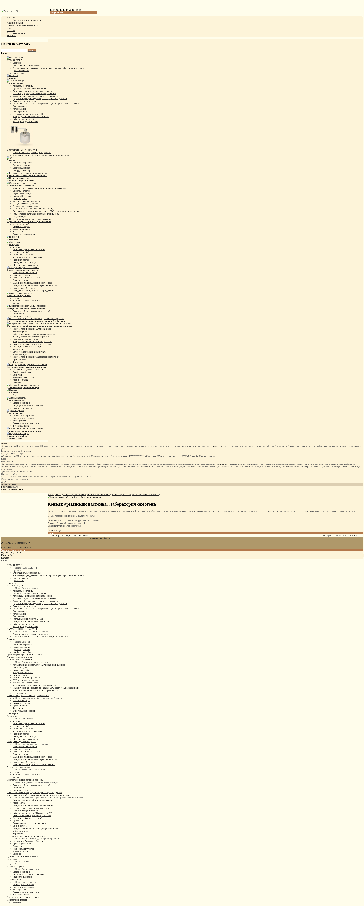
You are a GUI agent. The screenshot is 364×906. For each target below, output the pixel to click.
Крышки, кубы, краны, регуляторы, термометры (36, 96)
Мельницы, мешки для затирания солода (32, 283)
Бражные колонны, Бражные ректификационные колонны (41, 155)
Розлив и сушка (20, 380)
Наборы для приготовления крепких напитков (35, 285)
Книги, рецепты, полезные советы (23, 897)
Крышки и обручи (21, 229)
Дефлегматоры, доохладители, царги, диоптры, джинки (40, 98)
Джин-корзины (20, 198)
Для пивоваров (20, 106)
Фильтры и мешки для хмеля (26, 300)
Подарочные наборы (17, 900)
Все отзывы (7, 487)
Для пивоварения (21, 70)
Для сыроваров (20, 111)
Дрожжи (17, 63)
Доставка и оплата (16, 33)
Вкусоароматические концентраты (29, 352)
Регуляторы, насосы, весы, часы (28, 206)
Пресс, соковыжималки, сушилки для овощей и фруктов (34, 792)
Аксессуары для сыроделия (26, 423)
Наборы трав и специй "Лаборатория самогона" (36, 357)
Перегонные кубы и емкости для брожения (28, 695)
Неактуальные (14, 902)
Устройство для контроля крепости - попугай (34, 208)
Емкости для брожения (24, 234)
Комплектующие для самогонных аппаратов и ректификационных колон (48, 68)
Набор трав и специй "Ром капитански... (340, 535)
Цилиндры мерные (22, 316)
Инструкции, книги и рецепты (28, 20)
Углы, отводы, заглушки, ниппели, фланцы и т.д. (36, 214)
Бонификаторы (20, 354)
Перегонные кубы (21, 226)
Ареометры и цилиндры (24, 101)
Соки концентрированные (25, 339)
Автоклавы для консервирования (29, 249)
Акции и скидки (15, 23)
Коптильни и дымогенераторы (27, 257)
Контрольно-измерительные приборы (25, 780)
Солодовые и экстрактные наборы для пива (34, 290)
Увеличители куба (21, 224)
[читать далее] (217, 446)
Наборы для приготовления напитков (31, 116)
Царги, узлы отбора (22, 193)
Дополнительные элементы (20, 659)
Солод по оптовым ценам (25, 272)
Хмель (16, 303)
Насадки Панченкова (23, 196)
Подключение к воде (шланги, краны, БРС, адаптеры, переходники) (46, 211)
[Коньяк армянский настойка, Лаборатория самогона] (74, 497)
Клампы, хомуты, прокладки (26, 201)
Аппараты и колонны (23, 86)
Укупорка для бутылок (23, 377)
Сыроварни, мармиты (23, 415)
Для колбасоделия (15, 866)
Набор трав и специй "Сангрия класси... (70, 535)
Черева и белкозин (21, 403)
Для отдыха (12, 716)
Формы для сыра (21, 426)
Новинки (11, 583)
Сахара (16, 298)
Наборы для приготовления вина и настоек (34, 334)
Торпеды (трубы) (21, 252)
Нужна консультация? (11, 552)
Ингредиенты (19, 421)
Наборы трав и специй (24, 119)
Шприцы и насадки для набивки (28, 405)
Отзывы (11, 30)
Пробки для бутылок (23, 372)
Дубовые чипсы (20, 359)
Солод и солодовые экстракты (21, 741)
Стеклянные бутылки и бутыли (28, 369)
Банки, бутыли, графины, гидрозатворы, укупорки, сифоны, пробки (46, 103)
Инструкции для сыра (23, 418)
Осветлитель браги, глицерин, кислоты (32, 344)
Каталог (11, 17)
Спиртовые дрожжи (22, 163)
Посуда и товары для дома (19, 657)
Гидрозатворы (19, 216)
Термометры (19, 313)
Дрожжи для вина (21, 165)
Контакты (11, 35)
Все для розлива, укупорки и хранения (26, 836)
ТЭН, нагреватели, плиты (25, 203)
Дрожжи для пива (21, 168)
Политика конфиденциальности (22, 25)
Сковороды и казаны (23, 254)
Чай (14, 395)
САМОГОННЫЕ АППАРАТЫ (22, 629)
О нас (9, 28)
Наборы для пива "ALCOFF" (27, 277)
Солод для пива (20, 280)
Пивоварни (12, 713)
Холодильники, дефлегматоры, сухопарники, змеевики (39, 188)
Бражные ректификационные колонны (26, 654)
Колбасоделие (19, 109)
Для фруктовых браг (22, 170)
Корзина (5, 555)
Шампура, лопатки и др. (24, 262)
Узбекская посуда (21, 260)
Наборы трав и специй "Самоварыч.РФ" (32, 341)
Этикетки (17, 375)
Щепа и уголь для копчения (26, 265)
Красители (18, 349)
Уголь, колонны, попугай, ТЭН (28, 114)
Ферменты (18, 362)
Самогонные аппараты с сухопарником (32, 152)
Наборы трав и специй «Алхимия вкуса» (32, 329)
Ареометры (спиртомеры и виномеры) (31, 311)
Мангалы (17, 247)
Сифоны (17, 382)
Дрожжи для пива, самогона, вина (29, 88)
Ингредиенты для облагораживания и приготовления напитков (79, 494)
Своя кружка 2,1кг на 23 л (25, 288)
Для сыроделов (14, 879)
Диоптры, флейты (21, 191)
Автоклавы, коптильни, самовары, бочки (32, 91)
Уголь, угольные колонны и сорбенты (31, 336)
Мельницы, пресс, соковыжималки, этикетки (34, 93)
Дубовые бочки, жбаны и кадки (22, 856)
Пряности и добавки (22, 408)
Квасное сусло (20, 331)
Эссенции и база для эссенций (27, 346)
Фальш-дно (18, 231)
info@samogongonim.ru (101, 538)
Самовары (12, 859)
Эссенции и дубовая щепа (25, 121)
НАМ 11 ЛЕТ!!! (14, 565)
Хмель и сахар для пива (18, 767)
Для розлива (18, 73)
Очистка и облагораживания (26, 65)
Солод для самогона (22, 275)
